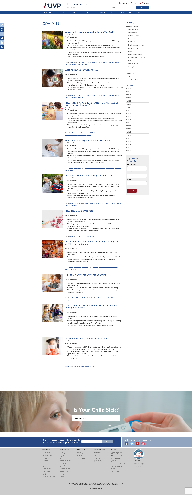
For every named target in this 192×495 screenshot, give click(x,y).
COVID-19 (85, 62)
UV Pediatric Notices (133, 80)
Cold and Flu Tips (73, 363)
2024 (129, 95)
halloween (111, 267)
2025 (129, 92)
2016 (129, 119)
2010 (129, 138)
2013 (129, 129)
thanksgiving (73, 269)
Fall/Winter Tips (77, 267)
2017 (129, 116)
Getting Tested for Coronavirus (81, 70)
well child (92, 366)
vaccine (85, 64)
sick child (79, 366)
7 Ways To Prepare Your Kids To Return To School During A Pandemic (91, 306)
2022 (129, 101)
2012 (129, 132)
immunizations (118, 363)
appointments (95, 363)
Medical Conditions (135, 54)
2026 (129, 88)
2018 (129, 113)
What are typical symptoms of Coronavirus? (88, 140)
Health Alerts (77, 297)
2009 (129, 141)
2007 (129, 147)
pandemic (110, 62)
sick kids (84, 366)
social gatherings (74, 64)
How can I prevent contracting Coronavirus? (88, 175)
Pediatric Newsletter (2, 38)
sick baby (75, 366)
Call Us (136, 3)
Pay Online (146, 3)
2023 (129, 98)
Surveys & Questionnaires (2, 34)
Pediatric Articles (132, 26)
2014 (129, 126)
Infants (130, 51)
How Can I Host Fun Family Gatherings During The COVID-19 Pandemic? (92, 242)
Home (44, 17)
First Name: (131, 164)
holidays (116, 267)
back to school (101, 297)
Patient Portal (125, 3)
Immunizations (133, 48)
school (81, 300)
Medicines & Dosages (2, 25)
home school (72, 300)
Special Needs (133, 64)
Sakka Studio (101, 488)
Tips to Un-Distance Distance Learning (85, 275)
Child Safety (132, 32)
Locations (2, 47)
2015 (129, 123)
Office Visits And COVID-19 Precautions (86, 338)
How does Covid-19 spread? (79, 211)
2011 (129, 135)
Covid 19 (71, 62)
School (92, 297)
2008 (129, 144)
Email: (129, 179)
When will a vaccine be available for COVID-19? (90, 32)
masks (105, 62)
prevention (115, 62)
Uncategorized (77, 132)
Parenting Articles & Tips (137, 57)
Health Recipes (131, 77)
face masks (94, 62)
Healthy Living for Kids (85, 297)
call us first (101, 363)
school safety (86, 300)
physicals (67, 366)
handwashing (101, 62)
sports (87, 366)
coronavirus (80, 62)
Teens (130, 70)
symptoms (80, 64)
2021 (129, 104)
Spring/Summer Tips (135, 67)
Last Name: (131, 172)
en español (108, 425)
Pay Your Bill (2, 29)
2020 (129, 107)
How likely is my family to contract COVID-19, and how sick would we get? (91, 104)
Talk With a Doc (93, 300)
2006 (129, 151)
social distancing (74, 135)
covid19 (90, 62)
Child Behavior (133, 29)
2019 (129, 110)
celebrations (95, 267)
